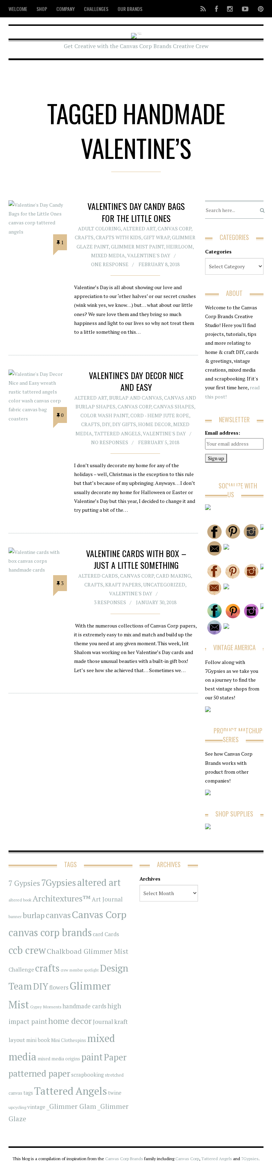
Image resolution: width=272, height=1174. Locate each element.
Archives (150, 878)
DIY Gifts (124, 424)
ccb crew (27, 950)
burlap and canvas (135, 397)
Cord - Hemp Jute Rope (159, 415)
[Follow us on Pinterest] (259, 8)
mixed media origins (59, 1058)
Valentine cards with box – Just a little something (136, 559)
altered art (99, 882)
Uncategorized (164, 584)
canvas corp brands (50, 932)
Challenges (96, 8)
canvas (58, 915)
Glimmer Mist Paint (137, 246)
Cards (111, 934)
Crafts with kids (118, 237)
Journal (103, 1022)
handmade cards (84, 1006)
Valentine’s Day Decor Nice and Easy (136, 381)
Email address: (222, 432)
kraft (121, 1021)
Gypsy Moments (46, 1006)
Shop (41, 8)
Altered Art (139, 228)
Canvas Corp (174, 228)
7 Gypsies (24, 883)
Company (65, 8)
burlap (34, 915)
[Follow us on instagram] (230, 8)
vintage (36, 1106)
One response (110, 264)
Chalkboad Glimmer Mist (88, 951)
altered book (20, 900)
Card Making (173, 575)
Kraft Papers (123, 584)
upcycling (17, 1107)
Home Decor (154, 424)
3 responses (110, 602)
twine (114, 1092)
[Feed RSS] (203, 8)
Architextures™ (62, 898)
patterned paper (39, 1073)
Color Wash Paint (104, 415)
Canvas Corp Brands (124, 1158)
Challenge (21, 969)
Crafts (84, 237)
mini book (38, 1040)
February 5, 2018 (158, 442)
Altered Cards (98, 575)
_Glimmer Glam (71, 1106)
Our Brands (130, 8)
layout (16, 1040)
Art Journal (107, 899)
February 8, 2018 (159, 264)
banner (15, 916)
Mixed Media (108, 255)
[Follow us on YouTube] (245, 8)
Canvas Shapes (173, 406)
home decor (70, 1020)
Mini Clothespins (68, 1040)
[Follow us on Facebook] (216, 8)
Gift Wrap (156, 237)
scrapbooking (87, 1074)
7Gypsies (58, 882)
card (98, 934)
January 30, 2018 (156, 602)
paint (92, 1057)
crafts (47, 968)
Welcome (17, 8)
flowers (58, 987)
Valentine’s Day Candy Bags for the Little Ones (136, 212)
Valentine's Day (148, 255)
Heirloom (179, 246)
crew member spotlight (80, 970)
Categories (218, 251)
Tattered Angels (117, 433)
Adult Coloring (99, 228)
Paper (115, 1057)
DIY (106, 424)
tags (28, 1092)
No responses (109, 442)
